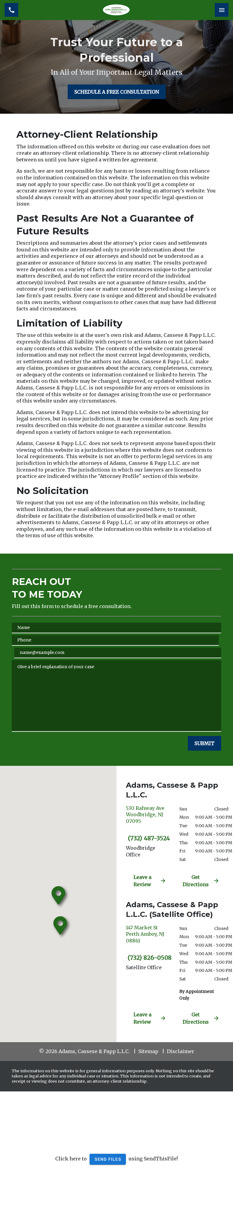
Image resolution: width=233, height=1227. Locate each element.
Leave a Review (142, 880)
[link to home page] (116, 10)
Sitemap (148, 1051)
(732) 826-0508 (149, 957)
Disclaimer (180, 1051)
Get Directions (196, 880)
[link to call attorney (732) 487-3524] (11, 10)
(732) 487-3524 (149, 838)
